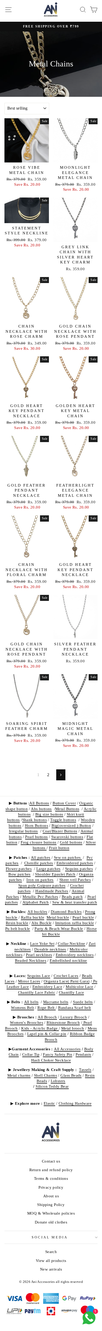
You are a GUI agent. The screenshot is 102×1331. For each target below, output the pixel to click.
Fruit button (59, 847)
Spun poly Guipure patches (41, 885)
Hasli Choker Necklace (51, 1060)
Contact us (51, 1161)
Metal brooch (72, 1028)
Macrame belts (55, 1002)
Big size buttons (49, 814)
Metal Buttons (67, 809)
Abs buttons (41, 809)
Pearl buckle (83, 917)
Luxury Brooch (73, 1017)
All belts (31, 1002)
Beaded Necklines (30, 960)
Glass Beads (71, 1075)
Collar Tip (30, 1054)
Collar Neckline (71, 943)
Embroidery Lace (47, 986)
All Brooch (47, 1017)
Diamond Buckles (66, 911)
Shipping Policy (51, 1204)
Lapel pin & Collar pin (46, 1033)
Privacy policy (51, 1187)
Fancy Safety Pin (57, 1054)
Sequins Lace (38, 975)
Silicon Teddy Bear (52, 1086)
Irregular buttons (23, 831)
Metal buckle (58, 917)
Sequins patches (79, 868)
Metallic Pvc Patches (40, 896)
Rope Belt (46, 1007)
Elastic (49, 1103)
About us (51, 1196)
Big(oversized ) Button (71, 825)
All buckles (37, 911)
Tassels (85, 1069)
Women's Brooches (26, 1022)
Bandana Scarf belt (74, 1007)
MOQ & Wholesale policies (51, 1213)
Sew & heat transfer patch (74, 902)
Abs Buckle (41, 923)
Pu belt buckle (17, 928)
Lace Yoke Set (42, 943)
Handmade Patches (51, 891)
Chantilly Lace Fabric (36, 992)
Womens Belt (22, 1007)
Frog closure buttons (38, 842)
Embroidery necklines (75, 954)
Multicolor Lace (79, 986)
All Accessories (67, 1049)
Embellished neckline (68, 960)
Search (51, 1251)
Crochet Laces (66, 975)
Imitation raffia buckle (74, 923)
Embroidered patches (74, 863)
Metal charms (19, 1075)
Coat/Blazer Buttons (60, 831)
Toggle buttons (63, 819)
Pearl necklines (39, 954)
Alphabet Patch (35, 902)
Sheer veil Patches (75, 879)
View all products (51, 1260)
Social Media (50, 1237)
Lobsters (58, 1081)
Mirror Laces (29, 981)
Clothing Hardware (75, 1103)
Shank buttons (34, 819)
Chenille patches (38, 863)
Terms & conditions (51, 1178)
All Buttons (39, 803)
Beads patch (72, 896)
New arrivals (51, 1269)
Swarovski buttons (67, 836)
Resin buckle (17, 923)
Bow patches (19, 874)
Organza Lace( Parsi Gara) (66, 981)
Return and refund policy (51, 1170)
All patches (40, 857)
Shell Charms (45, 1075)
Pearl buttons (36, 836)
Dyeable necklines (50, 949)
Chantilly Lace (71, 992)
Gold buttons (71, 842)
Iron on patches (39, 879)
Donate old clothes (51, 1222)
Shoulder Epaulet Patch (55, 874)
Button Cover (64, 803)
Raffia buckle (32, 917)
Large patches (48, 868)
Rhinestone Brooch (63, 1022)
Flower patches (19, 868)
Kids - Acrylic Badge (40, 1028)
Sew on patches (68, 857)
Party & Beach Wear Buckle (59, 928)
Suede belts (83, 1002)
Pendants (83, 1054)
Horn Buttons (36, 825)
